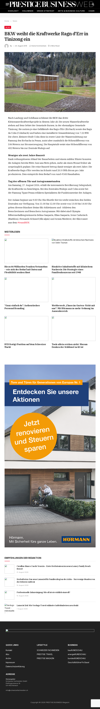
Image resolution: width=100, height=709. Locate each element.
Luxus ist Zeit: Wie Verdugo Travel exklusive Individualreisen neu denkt (47, 605)
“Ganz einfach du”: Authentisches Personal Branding (22, 307)
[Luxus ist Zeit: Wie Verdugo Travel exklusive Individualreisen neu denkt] (9, 608)
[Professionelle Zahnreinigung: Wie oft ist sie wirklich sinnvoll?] (9, 595)
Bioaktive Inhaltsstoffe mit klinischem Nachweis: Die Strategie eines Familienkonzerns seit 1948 (72, 269)
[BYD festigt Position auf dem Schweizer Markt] (26, 328)
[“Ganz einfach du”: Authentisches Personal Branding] (26, 289)
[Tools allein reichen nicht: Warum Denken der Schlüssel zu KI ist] (74, 328)
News (7, 27)
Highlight (13, 11)
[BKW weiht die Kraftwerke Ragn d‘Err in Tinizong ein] (50, 82)
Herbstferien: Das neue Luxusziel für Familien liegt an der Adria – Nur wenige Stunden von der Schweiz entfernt (56, 580)
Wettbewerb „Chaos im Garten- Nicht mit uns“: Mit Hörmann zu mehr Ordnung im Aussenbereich (73, 308)
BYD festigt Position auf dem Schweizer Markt (25, 345)
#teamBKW (23, 222)
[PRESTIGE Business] (51, 4)
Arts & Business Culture (71, 11)
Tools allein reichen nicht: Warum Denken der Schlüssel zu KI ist (70, 345)
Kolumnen (27, 11)
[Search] (93, 4)
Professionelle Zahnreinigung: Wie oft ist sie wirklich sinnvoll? (43, 592)
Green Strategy (45, 11)
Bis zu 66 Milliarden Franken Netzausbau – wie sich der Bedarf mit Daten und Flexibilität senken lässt (25, 269)
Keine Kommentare (39, 46)
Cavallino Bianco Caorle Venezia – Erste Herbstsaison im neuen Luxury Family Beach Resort (53, 567)
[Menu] (7, 4)
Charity (93, 11)
